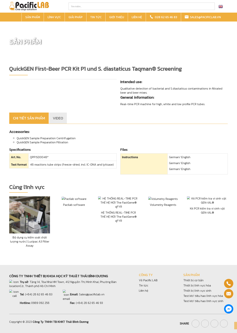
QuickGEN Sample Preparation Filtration (42, 142)
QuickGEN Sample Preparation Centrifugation (46, 138)
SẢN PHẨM (32, 17)
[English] (220, 6)
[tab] (29, 118)
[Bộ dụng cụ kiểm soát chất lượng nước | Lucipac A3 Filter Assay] (29, 214)
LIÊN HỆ (137, 17)
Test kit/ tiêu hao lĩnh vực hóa (203, 296)
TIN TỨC (96, 17)
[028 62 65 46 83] (228, 283)
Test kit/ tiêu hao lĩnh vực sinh (203, 301)
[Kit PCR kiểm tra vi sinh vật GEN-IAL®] (207, 200)
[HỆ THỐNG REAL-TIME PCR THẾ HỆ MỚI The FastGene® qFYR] (118, 202)
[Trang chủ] (16, 17)
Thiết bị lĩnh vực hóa (197, 285)
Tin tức (143, 285)
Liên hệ (143, 290)
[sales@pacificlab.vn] (228, 293)
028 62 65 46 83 (165, 17)
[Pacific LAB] (29, 6)
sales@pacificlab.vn (204, 17)
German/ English (179, 157)
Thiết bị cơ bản (193, 280)
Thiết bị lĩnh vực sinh (197, 290)
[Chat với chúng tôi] (228, 309)
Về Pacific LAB (148, 280)
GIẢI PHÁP (76, 17)
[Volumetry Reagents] (163, 198)
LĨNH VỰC (54, 17)
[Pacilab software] (74, 198)
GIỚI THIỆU (116, 17)
